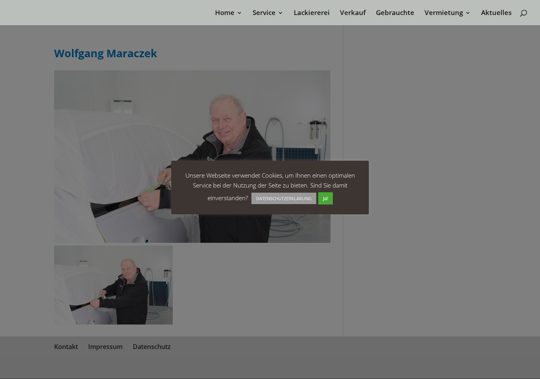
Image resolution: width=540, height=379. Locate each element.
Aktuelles (496, 13)
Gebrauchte (395, 13)
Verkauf (353, 13)
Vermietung (444, 13)
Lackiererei (312, 13)
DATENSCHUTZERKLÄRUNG (284, 198)
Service (264, 13)
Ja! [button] (325, 198)
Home (224, 13)
